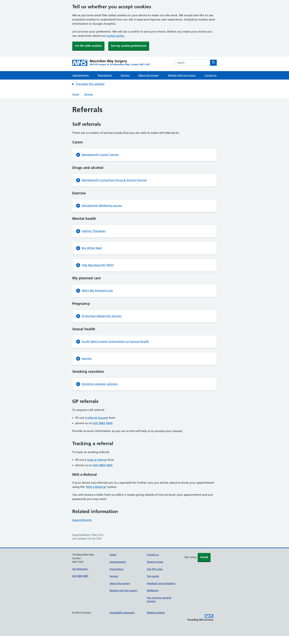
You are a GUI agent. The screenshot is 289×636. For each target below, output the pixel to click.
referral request (97, 417)
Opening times (155, 561)
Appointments (81, 75)
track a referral (97, 460)
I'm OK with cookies (88, 45)
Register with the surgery (182, 75)
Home (75, 94)
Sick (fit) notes (154, 569)
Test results (153, 576)
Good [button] (204, 557)
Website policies (156, 612)
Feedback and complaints (161, 583)
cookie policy (115, 36)
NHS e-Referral (96, 487)
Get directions (80, 568)
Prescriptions (105, 75)
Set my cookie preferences (128, 45)
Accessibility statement (122, 612)
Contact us (210, 75)
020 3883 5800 (103, 423)
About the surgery (148, 75)
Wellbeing (152, 590)
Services (125, 75)
